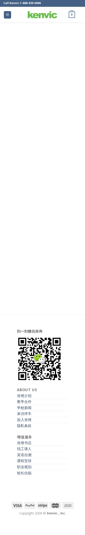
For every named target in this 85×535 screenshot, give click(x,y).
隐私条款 (24, 425)
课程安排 (24, 460)
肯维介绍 (24, 395)
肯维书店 (24, 442)
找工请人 (24, 448)
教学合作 (24, 401)
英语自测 (24, 454)
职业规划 (24, 466)
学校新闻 (24, 407)
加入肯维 (24, 419)
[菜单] (7, 15)
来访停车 (24, 413)
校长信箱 (24, 472)
